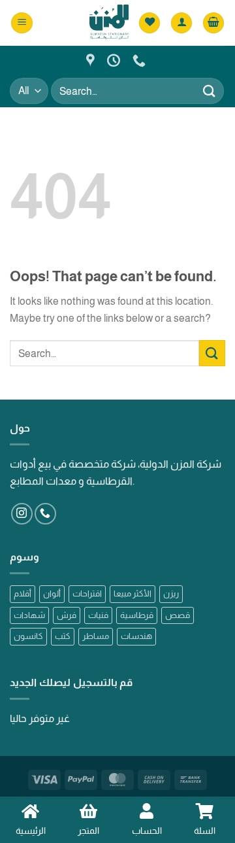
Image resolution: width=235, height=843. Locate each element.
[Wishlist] (149, 23)
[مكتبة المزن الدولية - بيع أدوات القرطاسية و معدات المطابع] (109, 22)
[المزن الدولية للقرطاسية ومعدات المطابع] (92, 60)
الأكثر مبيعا (132, 593)
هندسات (136, 636)
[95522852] (141, 60)
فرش (66, 615)
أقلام (22, 593)
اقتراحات (87, 593)
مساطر (95, 636)
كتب (62, 636)
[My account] (181, 23)
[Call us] (45, 514)
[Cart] (213, 23)
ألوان (52, 593)
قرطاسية (136, 615)
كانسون (28, 636)
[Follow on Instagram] (22, 514)
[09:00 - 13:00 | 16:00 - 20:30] (115, 60)
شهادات (29, 615)
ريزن (171, 593)
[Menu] (22, 23)
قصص (177, 615)
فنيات (98, 615)
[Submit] (209, 90)
